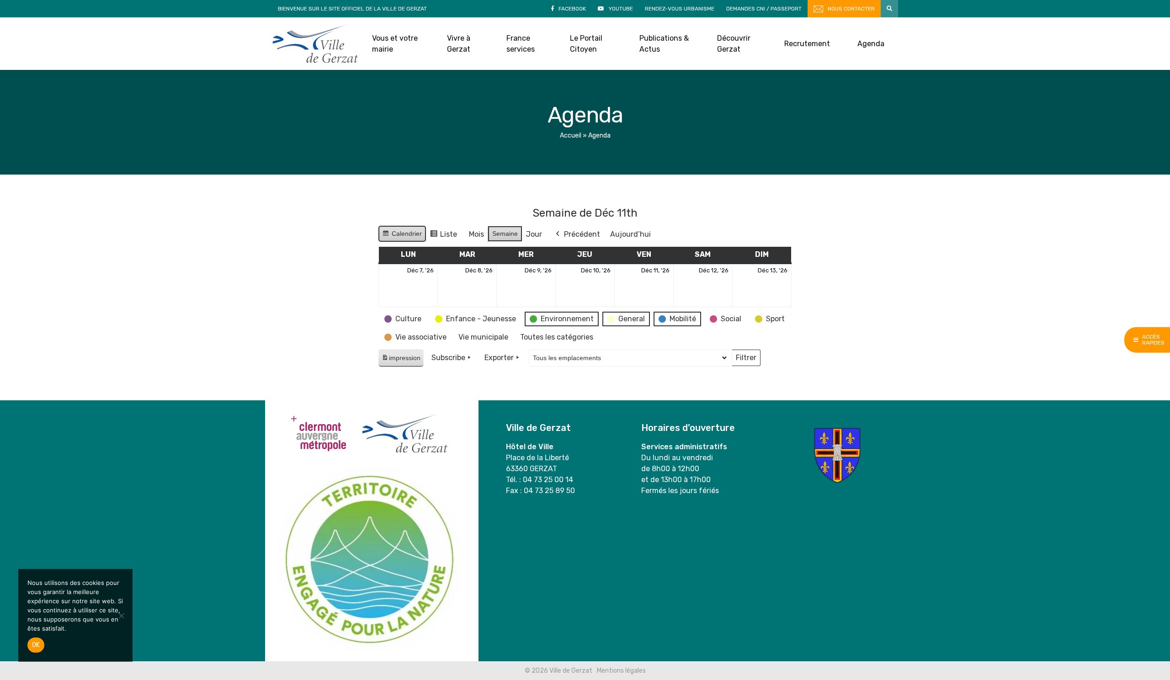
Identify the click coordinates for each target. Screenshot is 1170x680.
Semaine (505, 233)
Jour (534, 234)
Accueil (570, 135)
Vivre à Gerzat (458, 43)
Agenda (870, 43)
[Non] (121, 615)
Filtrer (745, 359)
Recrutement (807, 43)
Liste (443, 236)
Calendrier (402, 236)
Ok (36, 645)
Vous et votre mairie (395, 43)
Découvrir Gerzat (733, 43)
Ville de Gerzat (315, 43)
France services (520, 43)
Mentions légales (621, 671)
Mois (476, 234)
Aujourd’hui (630, 234)
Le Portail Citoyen (586, 43)
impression (400, 360)
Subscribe (448, 357)
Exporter (499, 357)
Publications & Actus (664, 43)
